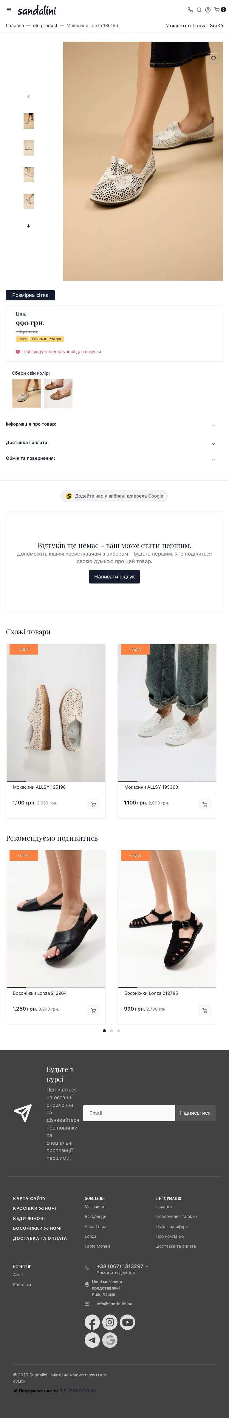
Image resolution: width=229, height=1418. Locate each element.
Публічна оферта (173, 1226)
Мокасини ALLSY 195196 (39, 787)
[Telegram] (92, 1340)
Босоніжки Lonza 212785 (151, 993)
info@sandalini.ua (114, 1303)
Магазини (94, 1206)
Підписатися (195, 1113)
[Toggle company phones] (190, 9)
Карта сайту (29, 1198)
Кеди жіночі (29, 1218)
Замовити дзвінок (116, 1273)
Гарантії (164, 1206)
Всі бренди (95, 1216)
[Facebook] (92, 1322)
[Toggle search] (199, 9)
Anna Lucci (95, 1226)
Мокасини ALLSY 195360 (151, 787)
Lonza (90, 1236)
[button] (104, 1031)
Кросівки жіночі (35, 1208)
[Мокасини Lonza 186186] (26, 393)
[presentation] (29, 96)
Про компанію (170, 1236)
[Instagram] (109, 1322)
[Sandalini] (37, 9)
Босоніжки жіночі (37, 1228)
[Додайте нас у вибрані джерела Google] (109, 1340)
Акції (18, 1274)
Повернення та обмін (177, 1216)
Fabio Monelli (97, 1246)
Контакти (22, 1284)
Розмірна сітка (30, 295)
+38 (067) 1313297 (120, 1266)
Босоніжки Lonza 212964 (40, 993)
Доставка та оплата (40, 1238)
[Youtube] (127, 1322)
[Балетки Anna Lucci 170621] (58, 393)
